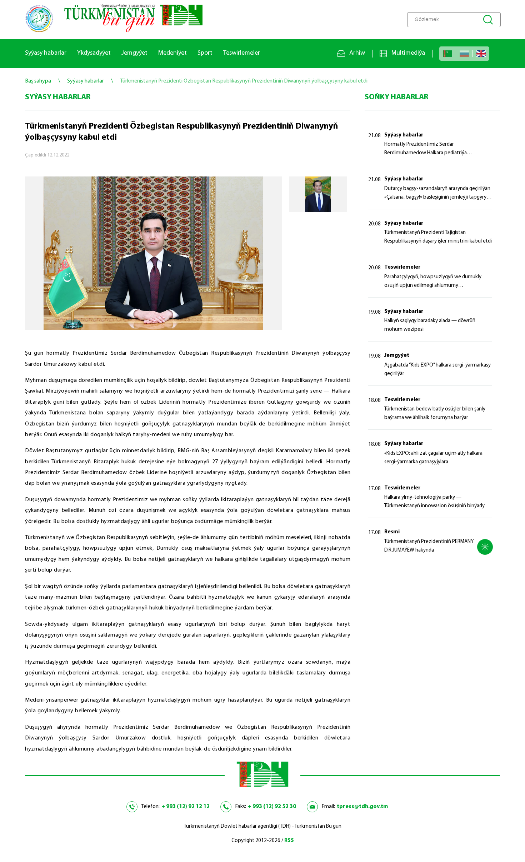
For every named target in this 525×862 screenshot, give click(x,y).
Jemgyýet (134, 53)
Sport (205, 53)
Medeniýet (172, 53)
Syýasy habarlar (45, 53)
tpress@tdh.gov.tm (362, 806)
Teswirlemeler (241, 53)
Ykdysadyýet (94, 53)
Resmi (392, 532)
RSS (289, 840)
